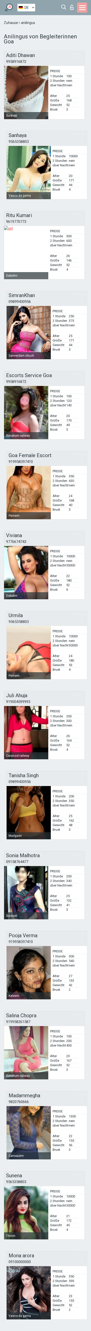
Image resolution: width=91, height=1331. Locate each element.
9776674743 (16, 541)
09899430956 (20, 301)
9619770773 (16, 221)
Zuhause (11, 23)
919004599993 (18, 701)
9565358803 (19, 141)
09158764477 (17, 861)
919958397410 (21, 461)
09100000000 (20, 1262)
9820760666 (19, 1102)
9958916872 (16, 61)
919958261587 (18, 1022)
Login (73, 6)
